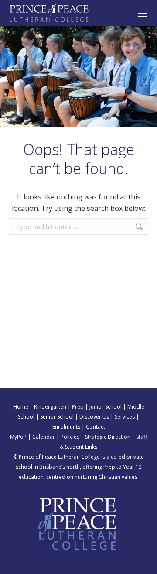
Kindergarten (50, 406)
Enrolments (66, 426)
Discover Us (94, 416)
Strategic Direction (107, 436)
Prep (78, 406)
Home (20, 406)
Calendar (43, 436)
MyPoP (18, 436)
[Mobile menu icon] (142, 13)
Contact (95, 426)
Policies (70, 436)
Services (125, 416)
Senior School (57, 416)
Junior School (105, 406)
